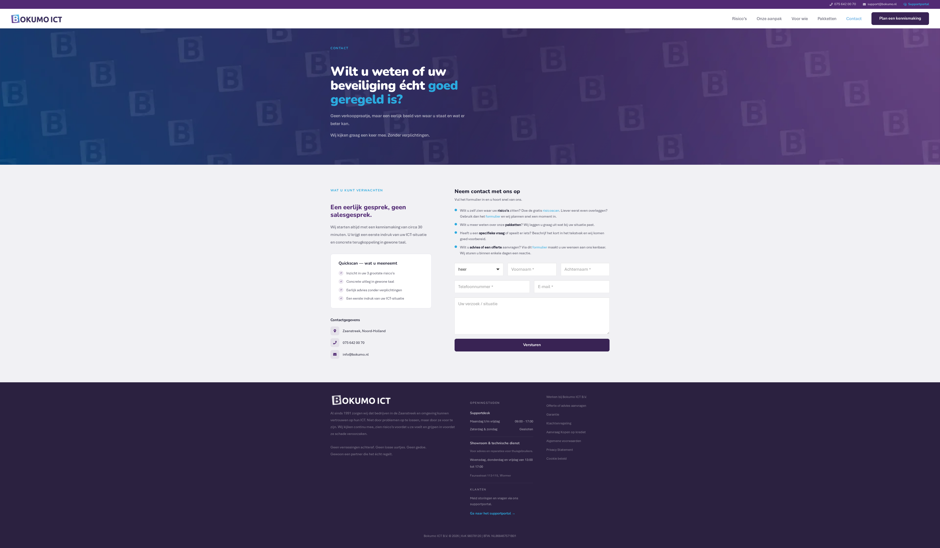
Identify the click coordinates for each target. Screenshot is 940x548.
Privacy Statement (559, 449)
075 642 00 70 (845, 4)
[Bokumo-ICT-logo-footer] (36, 18)
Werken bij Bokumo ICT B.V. (566, 397)
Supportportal (918, 4)
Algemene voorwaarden (563, 441)
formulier (493, 216)
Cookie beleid (556, 458)
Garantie (552, 414)
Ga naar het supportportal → (492, 513)
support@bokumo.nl (882, 4)
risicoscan (551, 210)
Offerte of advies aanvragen (566, 405)
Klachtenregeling (558, 423)
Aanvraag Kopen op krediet (566, 432)
